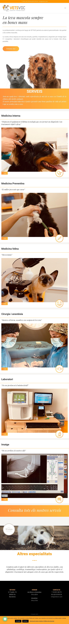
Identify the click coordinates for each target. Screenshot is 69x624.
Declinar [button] (25, 621)
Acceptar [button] (18, 621)
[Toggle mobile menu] (65, 8)
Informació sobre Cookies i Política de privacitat (42, 621)
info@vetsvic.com (43, 1)
